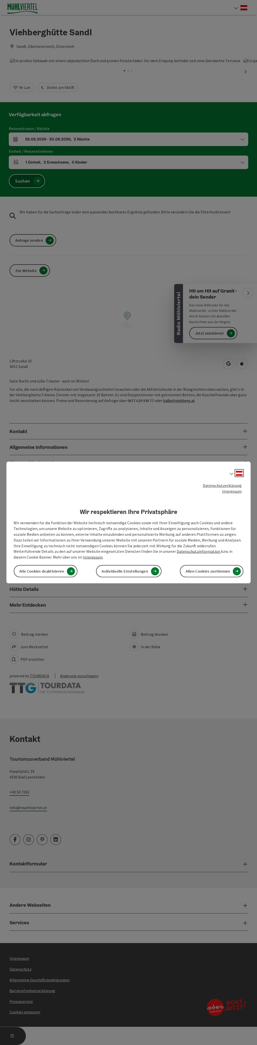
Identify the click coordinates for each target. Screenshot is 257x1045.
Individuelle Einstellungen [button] (125, 571)
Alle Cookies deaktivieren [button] (41, 571)
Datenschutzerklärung (222, 485)
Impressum (232, 491)
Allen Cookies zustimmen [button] (208, 571)
